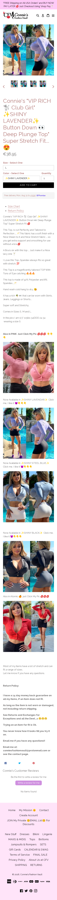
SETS (43, 844)
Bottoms (44, 839)
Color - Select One (13, 173)
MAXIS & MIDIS (17, 839)
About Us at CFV (38, 859)
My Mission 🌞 (27, 810)
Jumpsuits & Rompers (24, 844)
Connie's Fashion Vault (31, 874)
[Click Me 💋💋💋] (28, 368)
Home (11, 810)
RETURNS (36, 865)
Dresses (24, 834)
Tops (32, 839)
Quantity (46, 173)
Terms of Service (20, 854)
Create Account (28, 815)
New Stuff (10, 834)
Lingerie (47, 834)
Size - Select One (13, 162)
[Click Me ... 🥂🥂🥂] (28, 433)
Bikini (36, 834)
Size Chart (14, 206)
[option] (14, 84)
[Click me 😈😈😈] (28, 566)
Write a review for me (28, 783)
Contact (44, 810)
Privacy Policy (17, 859)
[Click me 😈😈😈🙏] (28, 496)
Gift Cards (15, 849)
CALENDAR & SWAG (36, 849)
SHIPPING (21, 865)
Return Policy (16, 210)
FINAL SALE (40, 854)
